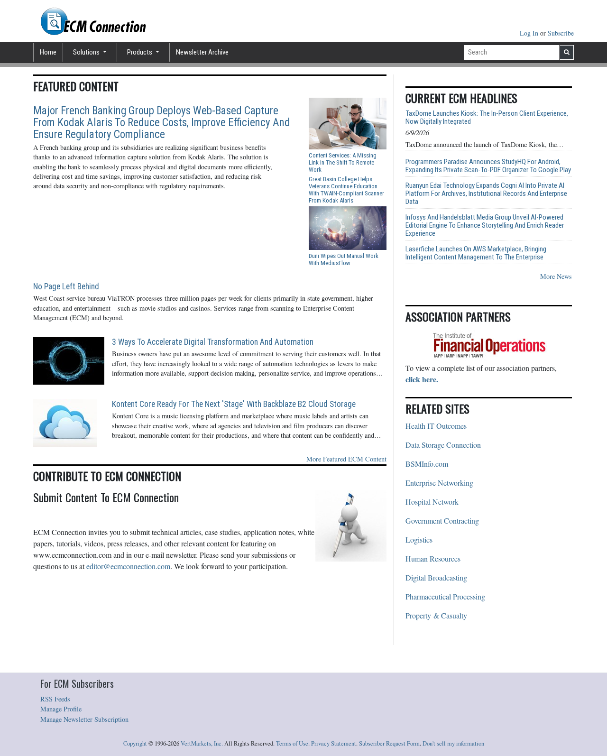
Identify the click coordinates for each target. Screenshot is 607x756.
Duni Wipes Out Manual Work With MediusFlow (343, 259)
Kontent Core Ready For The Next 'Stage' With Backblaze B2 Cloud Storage (234, 404)
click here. (421, 379)
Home (48, 52)
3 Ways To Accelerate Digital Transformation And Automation (212, 342)
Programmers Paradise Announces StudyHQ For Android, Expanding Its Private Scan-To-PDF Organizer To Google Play (488, 166)
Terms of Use (292, 743)
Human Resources (432, 558)
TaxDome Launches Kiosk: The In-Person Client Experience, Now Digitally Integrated (486, 118)
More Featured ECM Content (346, 458)
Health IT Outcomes (436, 426)
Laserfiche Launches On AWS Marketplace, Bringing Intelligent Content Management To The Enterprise (475, 253)
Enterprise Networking (439, 483)
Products (140, 52)
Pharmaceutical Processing (445, 596)
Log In (530, 32)
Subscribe (561, 32)
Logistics (418, 539)
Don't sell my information (453, 743)
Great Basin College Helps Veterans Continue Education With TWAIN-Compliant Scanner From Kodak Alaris (346, 189)
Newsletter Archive (202, 52)
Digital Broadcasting (436, 577)
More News (556, 276)
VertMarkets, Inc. (202, 743)
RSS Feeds (55, 698)
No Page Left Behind (66, 286)
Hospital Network (432, 502)
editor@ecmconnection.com (128, 566)
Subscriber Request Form (389, 743)
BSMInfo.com (426, 464)
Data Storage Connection (443, 445)
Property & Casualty (436, 615)
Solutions (87, 52)
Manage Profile (61, 708)
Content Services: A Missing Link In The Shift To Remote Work (343, 162)
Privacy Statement (333, 743)
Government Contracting (442, 521)
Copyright (135, 743)
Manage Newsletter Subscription (84, 719)
